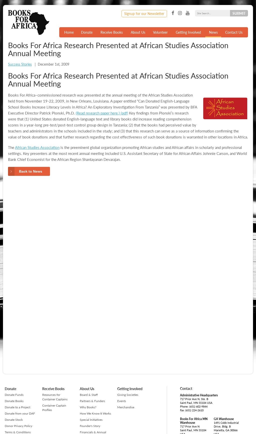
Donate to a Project (17, 407)
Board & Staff (89, 395)
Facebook (173, 13)
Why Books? (88, 407)
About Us (138, 32)
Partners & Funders (92, 401)
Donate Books (14, 401)
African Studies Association (37, 147)
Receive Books (111, 32)
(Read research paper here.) (98, 112)
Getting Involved (188, 32)
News (213, 32)
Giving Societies (127, 395)
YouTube (188, 13)
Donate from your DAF (20, 413)
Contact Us (233, 32)
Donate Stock (14, 420)
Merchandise (125, 407)
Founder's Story (90, 426)
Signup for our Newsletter (144, 13)
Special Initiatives (91, 420)
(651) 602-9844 (198, 406)
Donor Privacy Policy (18, 426)
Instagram (180, 13)
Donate (86, 32)
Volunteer (160, 32)
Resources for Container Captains (55, 397)
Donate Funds (14, 395)
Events (121, 401)
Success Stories (20, 64)
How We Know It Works (95, 413)
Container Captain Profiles (54, 407)
